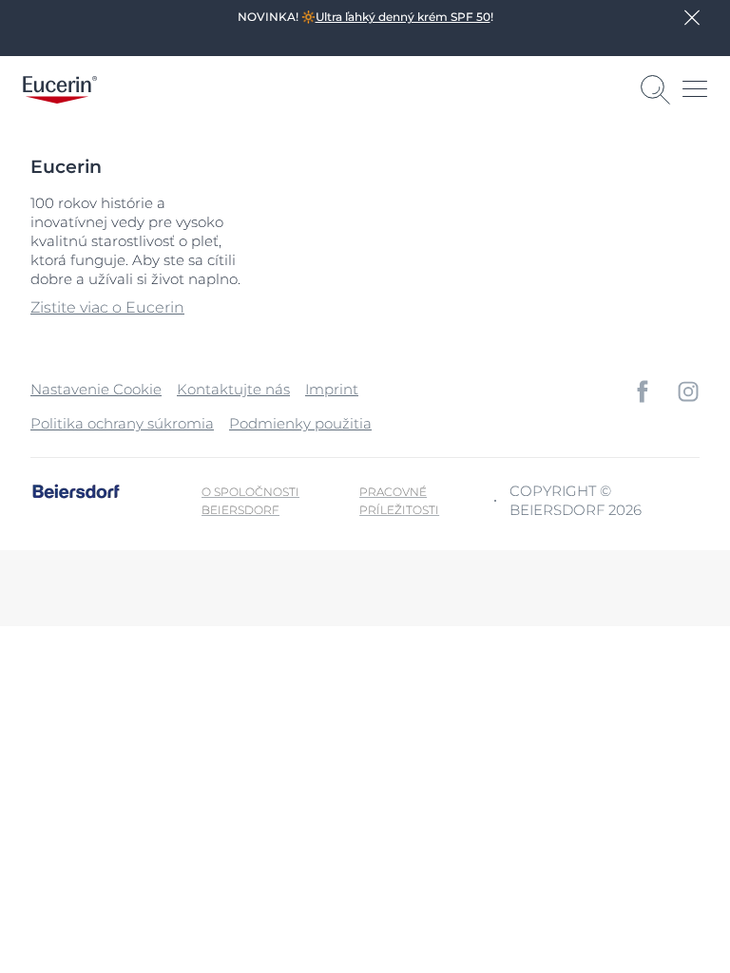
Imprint (331, 389)
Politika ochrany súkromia (122, 423)
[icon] (642, 391)
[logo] (60, 90)
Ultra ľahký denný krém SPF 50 (403, 17)
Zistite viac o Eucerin (107, 307)
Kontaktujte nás (233, 389)
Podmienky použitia (300, 423)
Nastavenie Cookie (96, 389)
